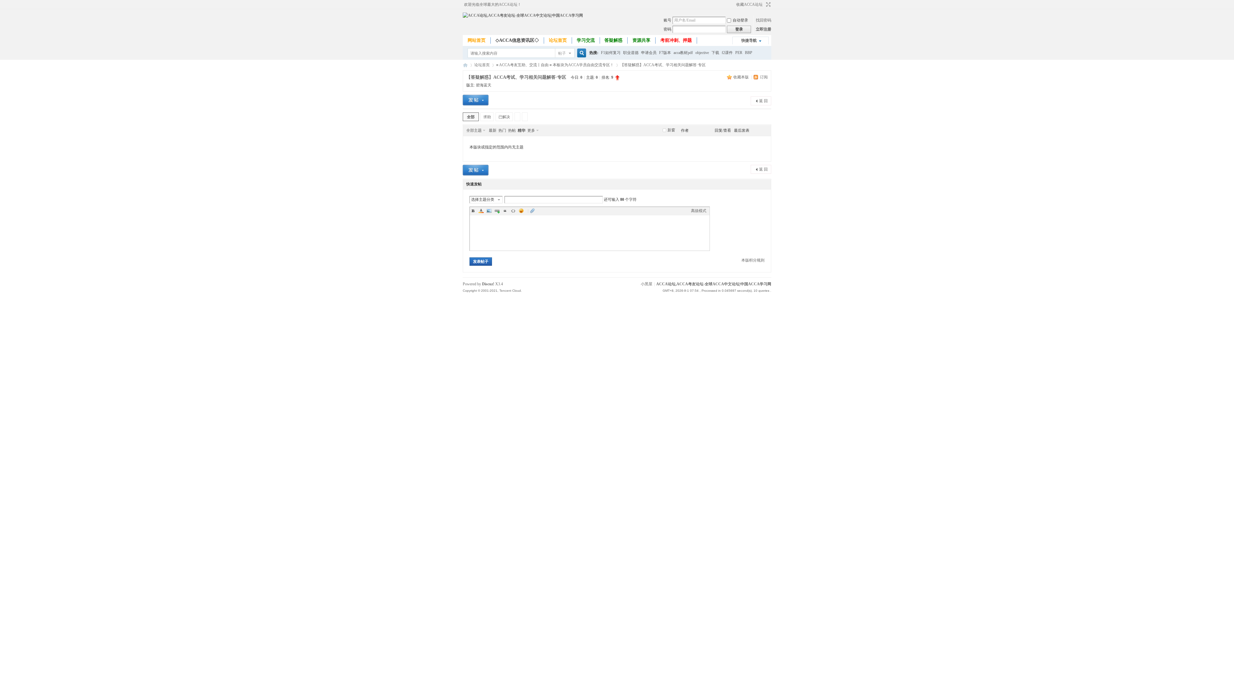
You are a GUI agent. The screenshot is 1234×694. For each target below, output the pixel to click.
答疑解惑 (613, 40)
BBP (748, 52)
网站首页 (477, 40)
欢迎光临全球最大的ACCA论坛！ (492, 4)
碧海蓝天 (483, 85)
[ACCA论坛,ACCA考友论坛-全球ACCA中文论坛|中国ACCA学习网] (523, 15)
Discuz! (488, 284)
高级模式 (698, 211)
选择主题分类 (482, 199)
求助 (487, 117)
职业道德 (631, 52)
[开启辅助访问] (733, 4)
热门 (502, 130)
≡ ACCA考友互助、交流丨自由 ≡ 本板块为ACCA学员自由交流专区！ (555, 65)
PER (738, 52)
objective (702, 52)
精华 (521, 130)
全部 (471, 117)
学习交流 (586, 40)
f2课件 (727, 52)
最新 (492, 130)
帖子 (562, 53)
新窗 (671, 130)
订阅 (764, 77)
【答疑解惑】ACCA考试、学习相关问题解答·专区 (663, 65)
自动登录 (740, 20)
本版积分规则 (753, 260)
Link (497, 211)
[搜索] (581, 53)
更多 (531, 130)
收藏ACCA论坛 (749, 4)
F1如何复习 (611, 52)
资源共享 (641, 40)
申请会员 (649, 52)
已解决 (504, 117)
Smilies (521, 211)
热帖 (512, 130)
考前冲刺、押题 (676, 40)
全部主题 (474, 130)
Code (513, 211)
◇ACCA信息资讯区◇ (517, 40)
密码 (667, 29)
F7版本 (665, 52)
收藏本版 (741, 77)
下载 (715, 52)
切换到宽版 (767, 4)
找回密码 (763, 20)
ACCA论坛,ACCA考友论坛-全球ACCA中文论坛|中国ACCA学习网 (465, 65)
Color (481, 211)
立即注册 (763, 29)
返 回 (763, 101)
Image (489, 211)
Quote (505, 211)
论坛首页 (558, 40)
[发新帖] (475, 100)
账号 (667, 20)
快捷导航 (749, 40)
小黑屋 (646, 284)
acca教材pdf (683, 52)
